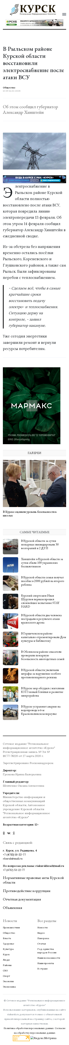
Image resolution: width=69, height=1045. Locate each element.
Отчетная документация (22, 899)
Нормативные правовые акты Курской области (33, 880)
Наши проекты (45, 963)
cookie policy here (38, 16)
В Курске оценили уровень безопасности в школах (30, 513)
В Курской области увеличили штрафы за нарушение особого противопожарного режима (41, 673)
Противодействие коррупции (26, 890)
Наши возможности (48, 957)
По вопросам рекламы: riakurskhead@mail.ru (33, 866)
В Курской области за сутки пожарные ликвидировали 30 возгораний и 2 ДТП (40, 544)
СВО (5, 970)
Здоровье (8, 943)
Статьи (41, 943)
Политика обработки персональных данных (29, 1028)
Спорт (6, 975)
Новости (42, 927)
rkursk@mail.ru (12, 858)
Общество (9, 932)
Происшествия (11, 927)
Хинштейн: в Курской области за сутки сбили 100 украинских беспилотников (42, 562)
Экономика (9, 986)
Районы (7, 965)
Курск (6, 954)
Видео (41, 932)
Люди (6, 959)
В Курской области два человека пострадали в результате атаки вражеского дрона (41, 618)
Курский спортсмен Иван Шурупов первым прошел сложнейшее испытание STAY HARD (40, 601)
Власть (7, 938)
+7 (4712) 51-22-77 (14, 854)
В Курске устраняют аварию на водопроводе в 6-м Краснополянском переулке (41, 710)
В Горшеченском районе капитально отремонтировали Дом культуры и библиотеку (43, 637)
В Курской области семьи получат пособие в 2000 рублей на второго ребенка (42, 581)
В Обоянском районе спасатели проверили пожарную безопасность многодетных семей (42, 655)
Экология (8, 981)
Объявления (12, 907)
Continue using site (30, 26)
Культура (8, 949)
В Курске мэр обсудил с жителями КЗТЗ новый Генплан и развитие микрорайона (42, 691)
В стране (42, 968)
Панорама (43, 938)
